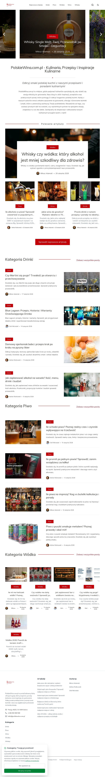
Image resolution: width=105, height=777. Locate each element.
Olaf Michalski (74, 690)
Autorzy (73, 679)
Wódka (61, 5)
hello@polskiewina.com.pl (16, 716)
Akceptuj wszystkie (24, 771)
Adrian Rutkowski (75, 687)
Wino (69, 5)
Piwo (54, 5)
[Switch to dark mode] (98, 5)
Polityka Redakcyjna (65, 760)
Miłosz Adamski (74, 683)
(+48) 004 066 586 (14, 713)
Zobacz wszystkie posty (88, 260)
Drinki (48, 5)
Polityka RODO (52, 760)
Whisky (77, 5)
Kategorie (9, 722)
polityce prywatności (32, 761)
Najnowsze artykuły (36, 5)
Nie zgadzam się (24, 766)
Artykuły (41, 679)
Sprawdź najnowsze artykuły (53, 242)
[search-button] (92, 5)
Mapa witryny (78, 760)
